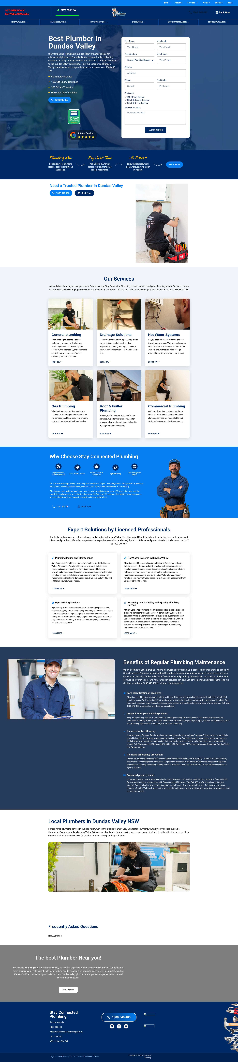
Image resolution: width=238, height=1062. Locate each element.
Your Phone (162, 54)
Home (167, 3)
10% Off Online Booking (137, 103)
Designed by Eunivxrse (159, 1057)
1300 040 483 (181, 289)
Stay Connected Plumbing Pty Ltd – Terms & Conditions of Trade (74, 1057)
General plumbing (66, 335)
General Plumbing (18, 22)
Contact (206, 3)
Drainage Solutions (58, 22)
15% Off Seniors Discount (138, 100)
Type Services (131, 54)
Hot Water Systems (97, 22)
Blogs (229, 3)
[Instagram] (119, 1026)
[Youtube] (126, 1026)
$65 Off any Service (135, 97)
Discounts (129, 93)
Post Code (161, 80)
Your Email (161, 41)
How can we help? (133, 108)
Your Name (129, 41)
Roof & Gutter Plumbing (177, 22)
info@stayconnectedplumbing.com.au (66, 1032)
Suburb (128, 80)
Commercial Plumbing (217, 22)
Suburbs (219, 3)
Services (191, 3)
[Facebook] (112, 1026)
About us (178, 3)
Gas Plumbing (137, 22)
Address (128, 67)
